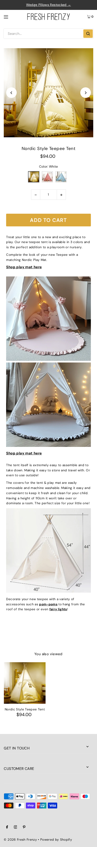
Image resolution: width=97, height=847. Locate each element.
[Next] (85, 92)
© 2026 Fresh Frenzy (20, 840)
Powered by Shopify (56, 840)
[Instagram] (15, 827)
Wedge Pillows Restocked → (48, 5)
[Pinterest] (24, 827)
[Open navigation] (13, 16)
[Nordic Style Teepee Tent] (24, 683)
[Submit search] (88, 33)
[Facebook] (7, 827)
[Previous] (11, 92)
